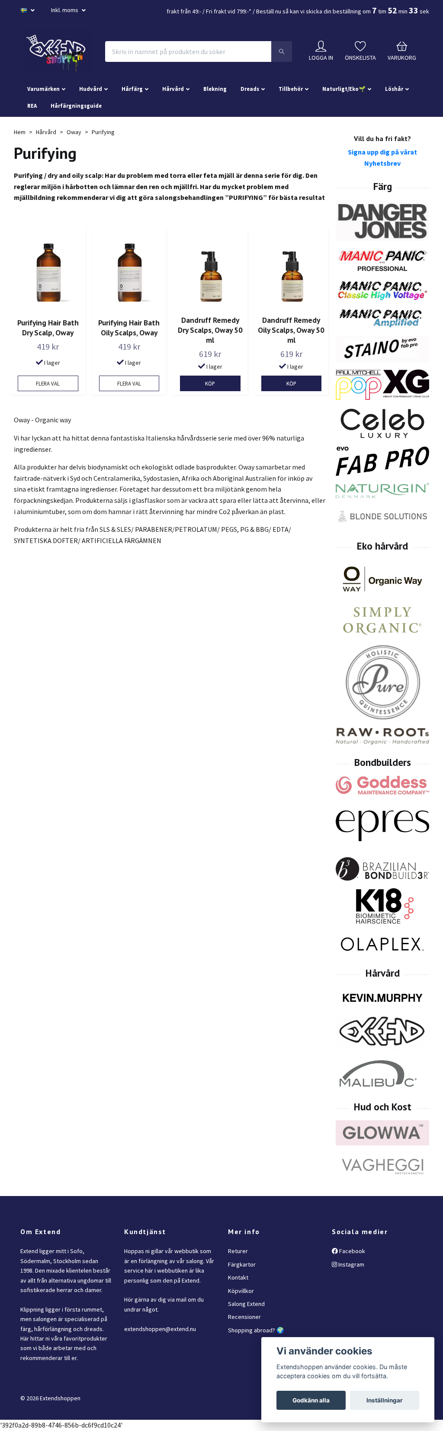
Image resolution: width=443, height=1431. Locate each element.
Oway (74, 132)
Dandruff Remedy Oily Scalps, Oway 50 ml (291, 330)
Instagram (350, 1264)
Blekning (215, 88)
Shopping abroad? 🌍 (256, 1330)
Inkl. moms (65, 10)
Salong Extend (246, 1304)
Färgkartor (242, 1264)
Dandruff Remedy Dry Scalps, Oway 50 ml (210, 330)
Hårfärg (132, 88)
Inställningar (384, 1400)
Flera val (48, 383)
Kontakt (238, 1277)
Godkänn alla (311, 1400)
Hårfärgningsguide (76, 105)
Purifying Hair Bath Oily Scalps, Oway (129, 328)
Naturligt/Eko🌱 (344, 88)
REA (32, 105)
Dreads (250, 88)
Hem (20, 132)
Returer (238, 1251)
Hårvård (173, 88)
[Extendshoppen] (57, 51)
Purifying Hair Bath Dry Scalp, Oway (48, 328)
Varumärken (43, 88)
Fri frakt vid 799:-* (228, 11)
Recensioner (244, 1317)
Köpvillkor (241, 1291)
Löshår (394, 88)
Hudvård (90, 88)
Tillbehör (291, 88)
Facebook (351, 1251)
